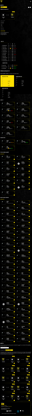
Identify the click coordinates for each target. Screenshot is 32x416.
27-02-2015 (13, 374)
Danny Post (4, 65)
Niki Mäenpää (4, 45)
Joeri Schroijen (4, 51)
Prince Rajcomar (4, 60)
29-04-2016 (13, 365)
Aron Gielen (4, 54)
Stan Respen (4, 68)
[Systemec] (18, 412)
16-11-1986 (13, 393)
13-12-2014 (28, 374)
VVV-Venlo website (3, 405)
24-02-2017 (13, 356)
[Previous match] (28, 7)
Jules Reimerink (4, 57)
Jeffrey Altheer (4, 48)
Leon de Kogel (4, 59)
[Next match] (30, 7)
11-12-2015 (28, 365)
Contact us (10, 406)
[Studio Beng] (22, 411)
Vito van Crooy (4, 66)
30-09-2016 (28, 356)
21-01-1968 (28, 393)
